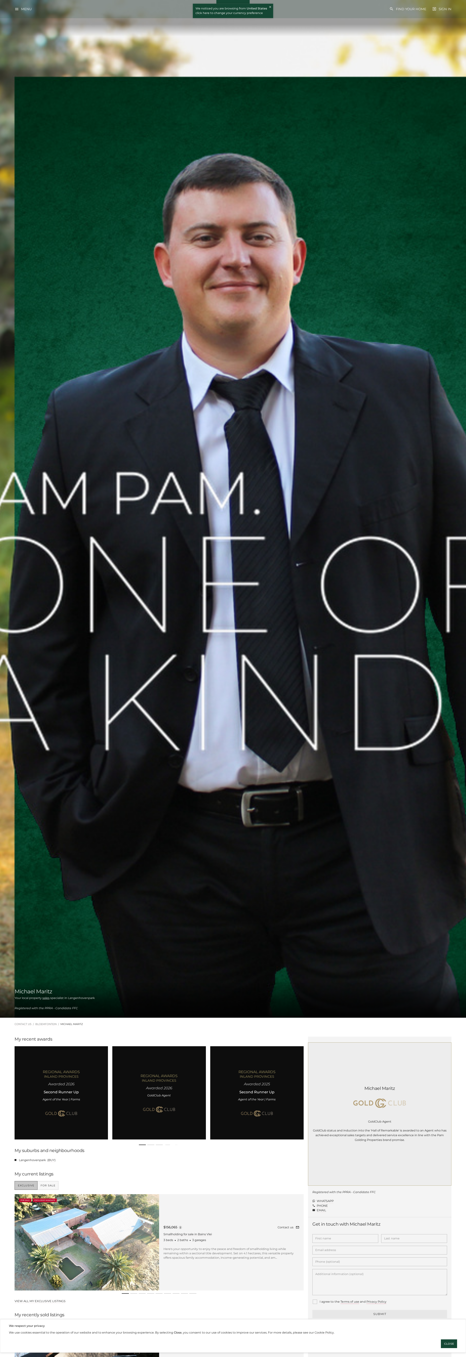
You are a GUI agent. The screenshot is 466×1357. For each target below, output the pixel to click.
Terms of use (349, 1301)
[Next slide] (296, 1092)
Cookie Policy (324, 1332)
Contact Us (23, 1024)
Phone (322, 1205)
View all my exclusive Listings (40, 1301)
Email (321, 1210)
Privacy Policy (376, 1301)
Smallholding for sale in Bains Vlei (187, 1234)
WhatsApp (325, 1201)
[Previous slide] (18, 1092)
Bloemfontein (46, 1024)
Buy (51, 1160)
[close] (270, 7)
